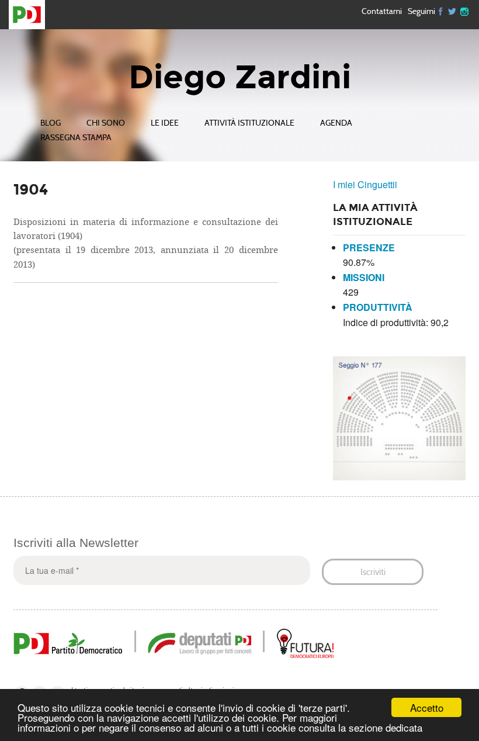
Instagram (464, 10)
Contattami (382, 11)
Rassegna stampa (76, 138)
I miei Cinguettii (365, 184)
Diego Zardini (240, 77)
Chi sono (105, 122)
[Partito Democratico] (67, 642)
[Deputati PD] (199, 642)
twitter (453, 10)
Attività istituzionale (249, 122)
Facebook (441, 10)
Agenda (336, 122)
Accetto (426, 707)
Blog (50, 122)
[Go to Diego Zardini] (32, 14)
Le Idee (165, 122)
